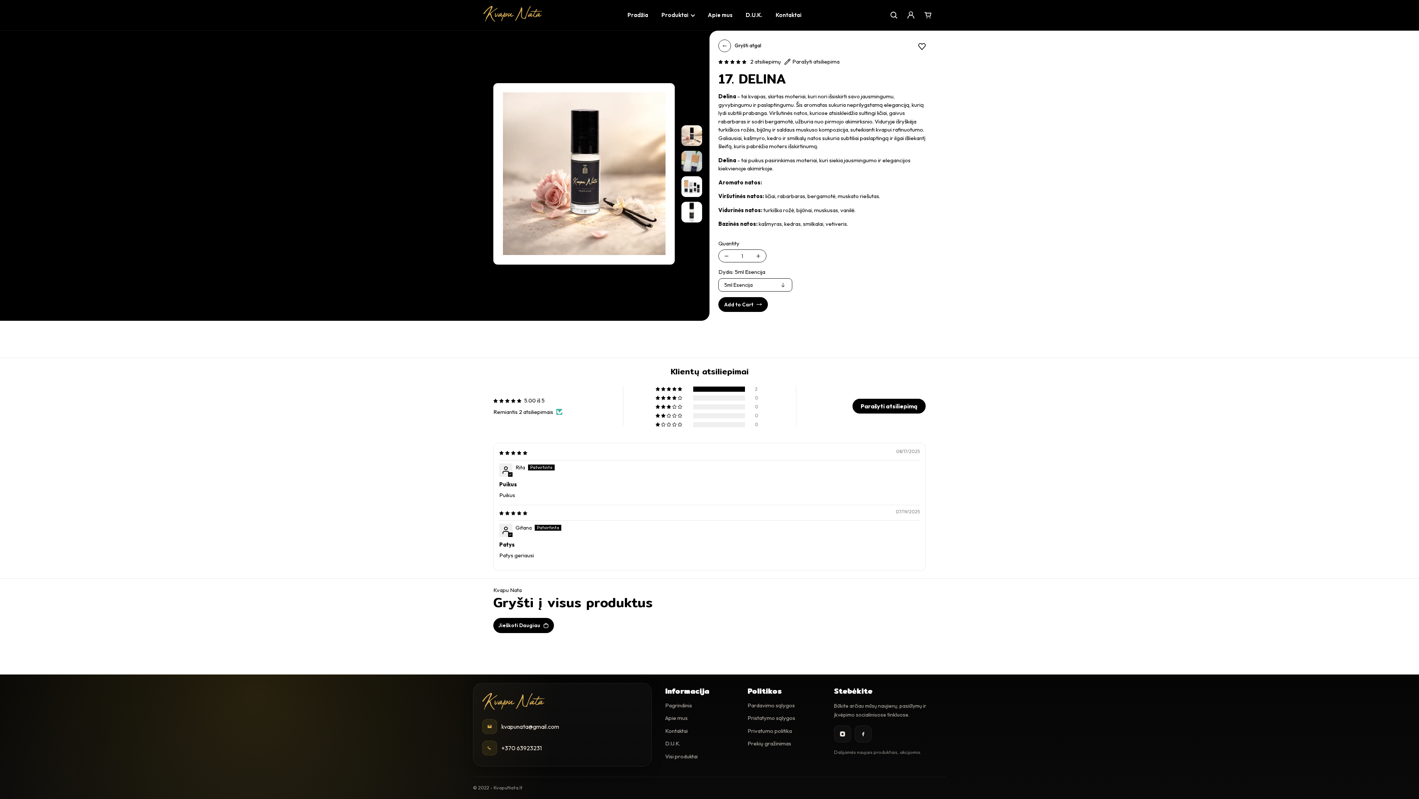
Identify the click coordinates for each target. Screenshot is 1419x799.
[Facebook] (863, 733)
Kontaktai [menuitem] (789, 14)
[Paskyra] (911, 15)
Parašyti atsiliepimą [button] (889, 406)
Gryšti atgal (748, 45)
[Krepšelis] (928, 15)
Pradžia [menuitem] (637, 14)
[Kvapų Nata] (512, 14)
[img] (513, 452)
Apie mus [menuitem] (720, 14)
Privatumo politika (770, 730)
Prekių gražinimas (769, 743)
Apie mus (676, 717)
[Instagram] (842, 733)
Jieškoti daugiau (519, 625)
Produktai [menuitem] (674, 14)
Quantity (728, 243)
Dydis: (741, 271)
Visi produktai (681, 756)
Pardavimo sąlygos (771, 705)
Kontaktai (676, 730)
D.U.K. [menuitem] (754, 14)
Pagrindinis (678, 705)
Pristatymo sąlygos (771, 717)
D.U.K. (672, 743)
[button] (732, 61)
